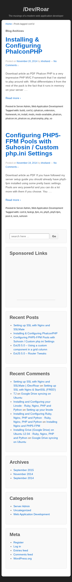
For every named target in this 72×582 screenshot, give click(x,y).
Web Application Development (47, 106)
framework (11, 114)
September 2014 (23, 478)
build (22, 110)
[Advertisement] (36, 281)
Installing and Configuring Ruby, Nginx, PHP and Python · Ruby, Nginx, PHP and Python (32, 417)
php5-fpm (55, 212)
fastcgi (30, 212)
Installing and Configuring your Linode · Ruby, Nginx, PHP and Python (32, 405)
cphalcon (38, 110)
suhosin (23, 216)
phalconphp (37, 118)
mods (31, 114)
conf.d (29, 110)
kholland (45, 61)
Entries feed (20, 550)
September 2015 (23, 470)
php (47, 118)
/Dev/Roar (36, 9)
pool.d (9, 216)
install (24, 114)
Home (9, 24)
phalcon (57, 114)
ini (19, 114)
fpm (37, 212)
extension (49, 110)
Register (18, 542)
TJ (15, 393)
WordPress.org (22, 558)
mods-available (44, 114)
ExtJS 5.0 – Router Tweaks (29, 353)
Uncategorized (22, 510)
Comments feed (23, 554)
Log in (17, 546)
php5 (46, 212)
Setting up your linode (39, 409)
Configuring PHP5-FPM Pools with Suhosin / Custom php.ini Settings (33, 144)
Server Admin (23, 106)
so (51, 118)
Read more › (13, 98)
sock (15, 216)
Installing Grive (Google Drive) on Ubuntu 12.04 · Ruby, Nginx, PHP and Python (33, 433)
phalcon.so (24, 118)
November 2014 (23, 474)
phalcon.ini (11, 118)
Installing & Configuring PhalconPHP (24, 45)
